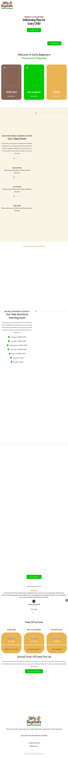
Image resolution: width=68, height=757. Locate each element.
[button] (1, 600)
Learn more (34, 30)
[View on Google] (34, 601)
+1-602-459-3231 (34, 743)
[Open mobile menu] (66, 5)
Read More (11, 96)
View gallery (34, 577)
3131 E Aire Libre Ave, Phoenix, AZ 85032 (34, 735)
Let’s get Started (34, 671)
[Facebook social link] (34, 749)
